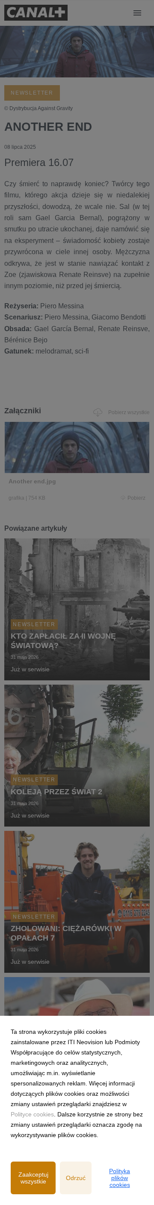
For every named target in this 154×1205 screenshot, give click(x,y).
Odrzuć (76, 1177)
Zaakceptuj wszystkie (33, 1178)
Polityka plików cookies (119, 1178)
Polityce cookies (32, 1114)
